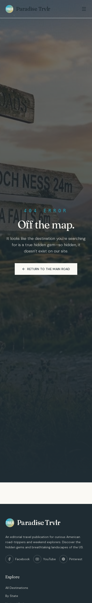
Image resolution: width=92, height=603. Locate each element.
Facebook (22, 559)
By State (11, 596)
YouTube (49, 559)
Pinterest (75, 559)
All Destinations (16, 588)
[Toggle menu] (83, 8)
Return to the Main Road (48, 269)
